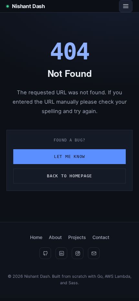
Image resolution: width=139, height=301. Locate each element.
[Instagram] (77, 253)
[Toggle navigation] (126, 6)
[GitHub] (45, 253)
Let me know (69, 156)
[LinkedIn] (61, 253)
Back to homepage (69, 175)
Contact (100, 237)
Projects (77, 237)
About (55, 237)
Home (36, 237)
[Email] (94, 253)
